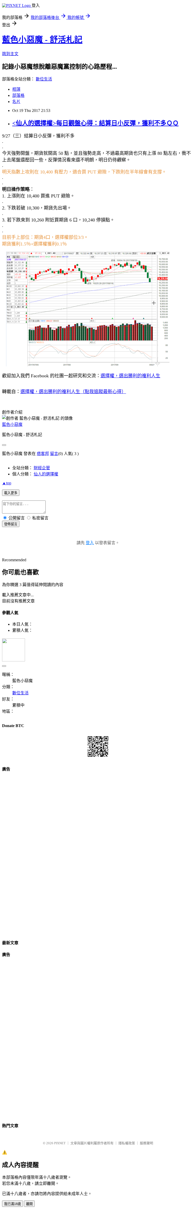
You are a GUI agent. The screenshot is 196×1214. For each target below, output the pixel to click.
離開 (29, 1204)
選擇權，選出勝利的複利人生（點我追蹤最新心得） (73, 391)
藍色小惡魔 (12, 424)
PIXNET (60, 1143)
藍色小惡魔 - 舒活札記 (42, 39)
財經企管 (42, 468)
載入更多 (10, 493)
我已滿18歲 (12, 1204)
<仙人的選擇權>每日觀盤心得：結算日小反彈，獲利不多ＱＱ (95, 123)
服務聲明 (146, 1143)
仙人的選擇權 (46, 474)
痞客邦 (43, 453)
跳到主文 (10, 54)
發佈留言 (10, 524)
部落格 (18, 95)
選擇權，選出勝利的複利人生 (130, 375)
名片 (16, 101)
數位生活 (44, 79)
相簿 (16, 89)
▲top (6, 483)
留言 (54, 453)
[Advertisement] (98, 853)
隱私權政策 (126, 1143)
